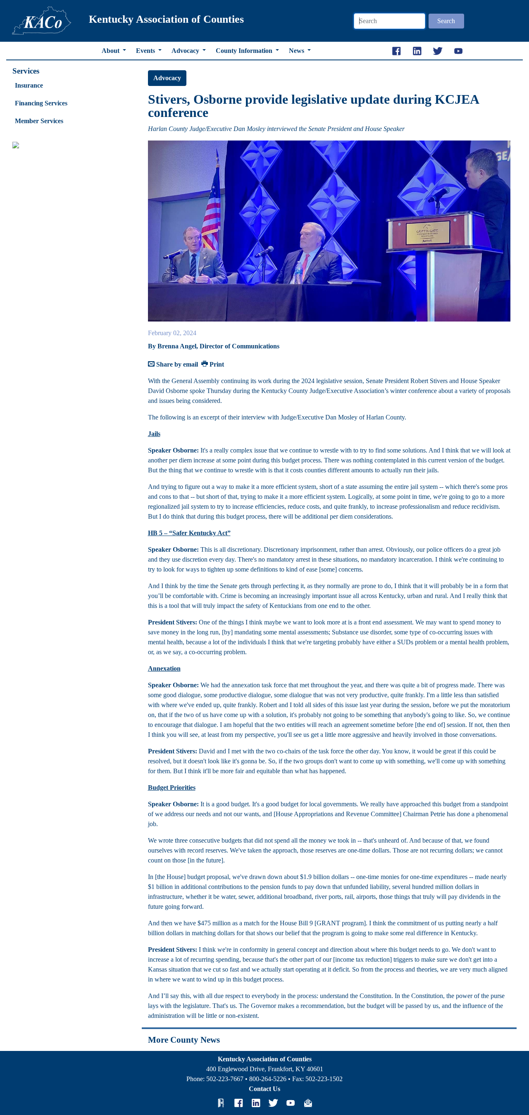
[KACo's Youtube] (290, 1102)
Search (446, 20)
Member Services (39, 120)
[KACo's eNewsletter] (308, 1102)
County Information (245, 50)
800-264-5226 (267, 1078)
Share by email (176, 364)
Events (146, 50)
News (297, 50)
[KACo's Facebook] (238, 1102)
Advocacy (186, 50)
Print (216, 364)
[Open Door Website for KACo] (221, 1102)
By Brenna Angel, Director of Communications (213, 346)
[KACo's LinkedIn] (255, 1102)
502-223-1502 (324, 1078)
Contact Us (264, 1088)
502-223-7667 (224, 1078)
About (111, 50)
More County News (184, 1039)
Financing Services (41, 103)
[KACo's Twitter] (273, 1102)
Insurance (29, 85)
